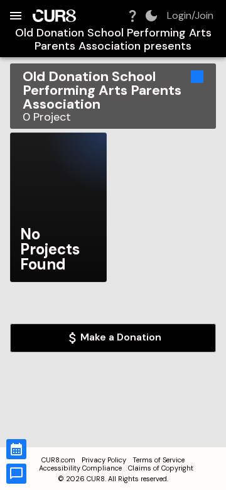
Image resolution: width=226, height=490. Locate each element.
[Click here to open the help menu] (132, 15)
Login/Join (190, 15)
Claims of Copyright (160, 468)
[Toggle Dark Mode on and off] (151, 15)
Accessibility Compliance (80, 468)
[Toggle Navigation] (15, 15)
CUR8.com (58, 459)
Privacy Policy (104, 459)
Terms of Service (158, 459)
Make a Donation (120, 337)
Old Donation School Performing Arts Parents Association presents (113, 39)
